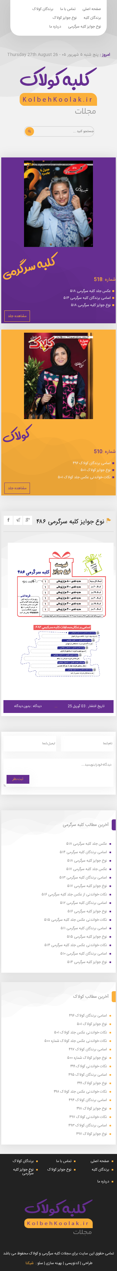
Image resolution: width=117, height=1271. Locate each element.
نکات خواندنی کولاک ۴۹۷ (88, 1117)
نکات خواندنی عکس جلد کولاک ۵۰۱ (84, 477)
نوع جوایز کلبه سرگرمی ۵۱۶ (87, 912)
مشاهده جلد (17, 316)
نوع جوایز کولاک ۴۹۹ (92, 1083)
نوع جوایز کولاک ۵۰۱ (95, 470)
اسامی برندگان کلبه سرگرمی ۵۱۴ (87, 298)
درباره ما (55, 26)
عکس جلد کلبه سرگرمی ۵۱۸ (90, 291)
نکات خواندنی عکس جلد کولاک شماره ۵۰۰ (75, 1041)
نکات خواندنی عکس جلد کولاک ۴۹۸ (80, 1092)
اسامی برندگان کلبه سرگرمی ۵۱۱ (84, 928)
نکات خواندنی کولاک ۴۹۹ (88, 1066)
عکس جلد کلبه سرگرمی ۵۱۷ (86, 869)
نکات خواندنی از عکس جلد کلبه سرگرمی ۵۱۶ (74, 895)
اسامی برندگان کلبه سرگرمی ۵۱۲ (83, 903)
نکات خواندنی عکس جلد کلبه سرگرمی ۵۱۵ (75, 920)
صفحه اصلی (91, 9)
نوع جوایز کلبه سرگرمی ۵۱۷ (87, 886)
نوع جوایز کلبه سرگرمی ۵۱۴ (87, 962)
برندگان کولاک (42, 9)
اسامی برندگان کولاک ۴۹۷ (88, 1050)
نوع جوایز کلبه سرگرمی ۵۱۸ (91, 305)
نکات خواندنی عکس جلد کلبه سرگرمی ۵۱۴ (75, 945)
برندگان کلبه (92, 18)
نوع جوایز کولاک (65, 18)
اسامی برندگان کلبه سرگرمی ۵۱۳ (83, 878)
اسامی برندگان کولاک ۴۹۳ (87, 1126)
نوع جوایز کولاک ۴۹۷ (91, 1134)
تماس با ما (68, 9)
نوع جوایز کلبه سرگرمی (84, 26)
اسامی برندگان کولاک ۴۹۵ (87, 1075)
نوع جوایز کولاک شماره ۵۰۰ (87, 1058)
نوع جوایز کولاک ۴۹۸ (91, 1109)
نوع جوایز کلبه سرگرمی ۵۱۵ (87, 937)
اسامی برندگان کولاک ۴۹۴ (88, 1100)
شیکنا (30, 1263)
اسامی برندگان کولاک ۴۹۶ (92, 463)
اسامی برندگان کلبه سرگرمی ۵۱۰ (83, 954)
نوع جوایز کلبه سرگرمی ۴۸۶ (70, 522)
